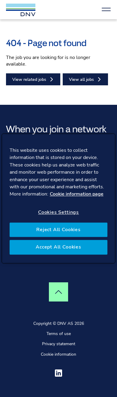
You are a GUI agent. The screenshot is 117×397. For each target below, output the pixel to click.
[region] (58, 198)
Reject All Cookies (58, 229)
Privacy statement (58, 344)
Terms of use (58, 334)
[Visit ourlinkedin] (58, 373)
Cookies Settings (58, 212)
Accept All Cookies (58, 247)
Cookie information (58, 354)
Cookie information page (77, 194)
